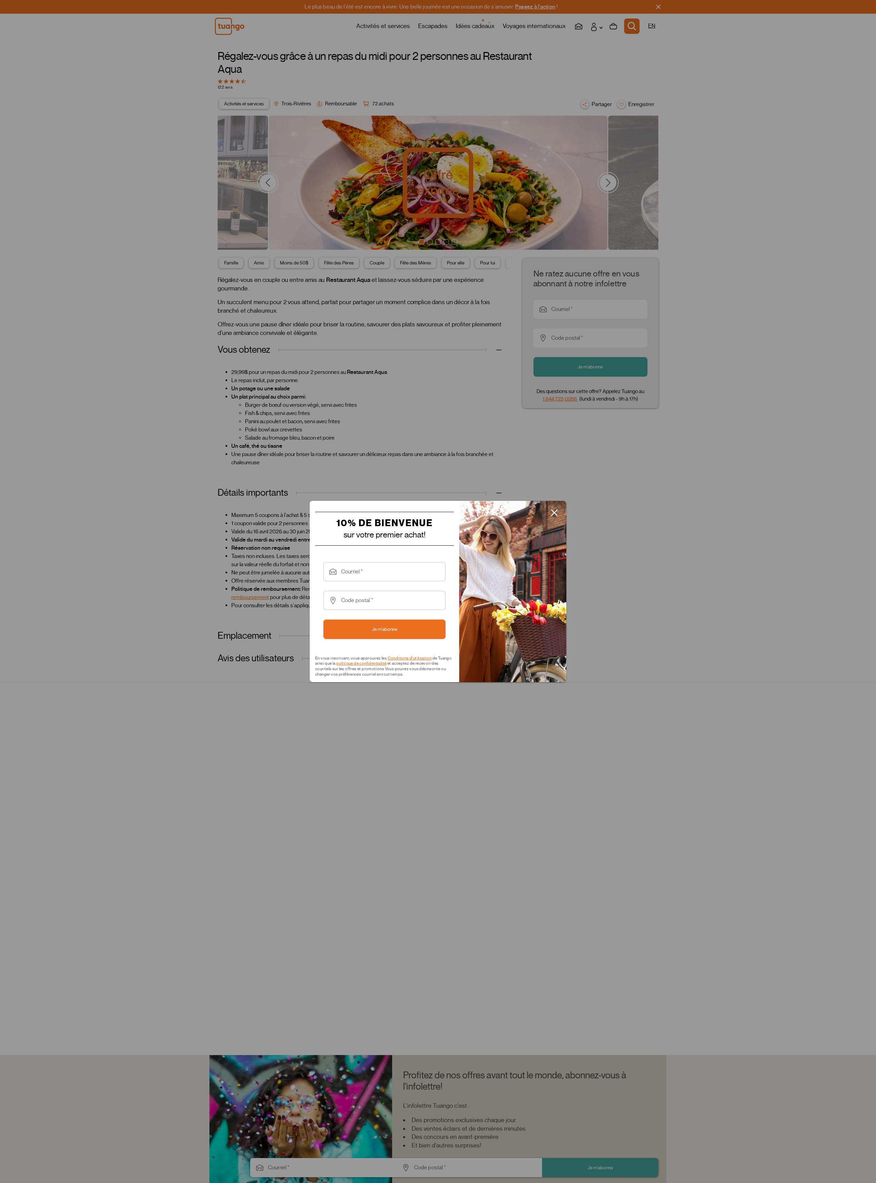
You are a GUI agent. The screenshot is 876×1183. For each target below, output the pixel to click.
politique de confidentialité (361, 663)
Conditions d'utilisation (410, 658)
